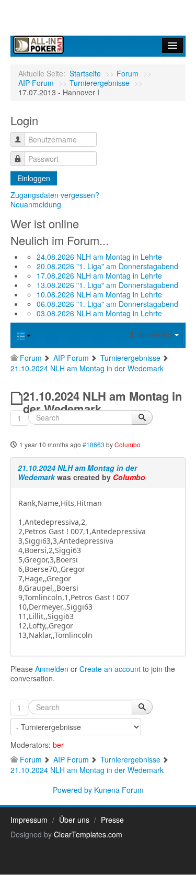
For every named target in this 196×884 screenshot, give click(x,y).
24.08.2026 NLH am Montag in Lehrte (99, 256)
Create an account (110, 669)
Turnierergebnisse (100, 83)
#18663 (94, 444)
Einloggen (33, 178)
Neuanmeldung (35, 204)
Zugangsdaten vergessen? (54, 195)
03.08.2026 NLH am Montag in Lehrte (99, 313)
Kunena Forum (119, 789)
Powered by (72, 789)
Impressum (29, 819)
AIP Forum (36, 83)
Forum (128, 73)
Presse (112, 819)
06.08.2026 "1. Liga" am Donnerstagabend (107, 304)
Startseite (85, 73)
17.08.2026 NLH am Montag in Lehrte (99, 275)
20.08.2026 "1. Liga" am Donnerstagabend (107, 266)
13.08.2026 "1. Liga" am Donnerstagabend (107, 285)
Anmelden (51, 669)
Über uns (74, 819)
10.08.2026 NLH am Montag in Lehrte (99, 294)
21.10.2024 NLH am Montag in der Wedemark (77, 472)
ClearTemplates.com (88, 834)
